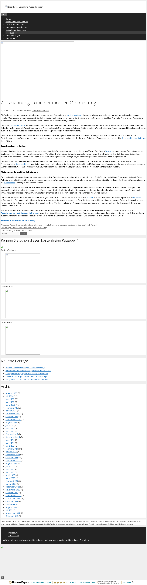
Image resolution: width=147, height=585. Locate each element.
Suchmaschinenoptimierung (134, 138)
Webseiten (136, 197)
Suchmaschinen (22, 164)
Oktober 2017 (12, 516)
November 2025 (13, 413)
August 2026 (11, 393)
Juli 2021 (10, 510)
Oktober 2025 (12, 416)
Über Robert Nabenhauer (17, 21)
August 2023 (11, 463)
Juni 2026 (10, 399)
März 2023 (10, 478)
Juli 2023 (10, 466)
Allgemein (5, 225)
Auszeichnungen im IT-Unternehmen (17, 230)
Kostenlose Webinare (15, 24)
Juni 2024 (10, 440)
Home (8, 19)
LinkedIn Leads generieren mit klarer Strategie (26, 376)
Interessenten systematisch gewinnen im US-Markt (28, 370)
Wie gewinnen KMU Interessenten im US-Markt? (27, 379)
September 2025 (13, 419)
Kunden (90, 197)
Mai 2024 (10, 443)
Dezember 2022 (13, 486)
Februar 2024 (12, 448)
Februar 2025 (12, 434)
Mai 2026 (10, 402)
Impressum (10, 38)
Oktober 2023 (12, 457)
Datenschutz (13, 535)
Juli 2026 (10, 396)
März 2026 (10, 405)
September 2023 (13, 460)
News (12, 33)
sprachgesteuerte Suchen (73, 225)
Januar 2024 (11, 451)
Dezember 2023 (13, 454)
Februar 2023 (12, 481)
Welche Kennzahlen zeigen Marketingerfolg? (25, 367)
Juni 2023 (10, 469)
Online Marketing (75, 115)
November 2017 (13, 513)
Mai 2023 (10, 472)
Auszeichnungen (17, 225)
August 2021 (11, 507)
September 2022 (13, 495)
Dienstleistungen (13, 35)
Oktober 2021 (12, 501)
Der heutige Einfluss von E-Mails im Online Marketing (24, 227)
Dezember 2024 (13, 437)
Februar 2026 (12, 408)
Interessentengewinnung (16, 27)
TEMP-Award (90, 225)
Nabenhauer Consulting (16, 30)
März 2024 (10, 445)
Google (108, 151)
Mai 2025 (10, 431)
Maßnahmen (9, 182)
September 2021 (13, 504)
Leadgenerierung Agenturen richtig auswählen (27, 373)
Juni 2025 (10, 428)
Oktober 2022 (12, 492)
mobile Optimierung (52, 225)
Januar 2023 (11, 484)
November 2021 (13, 498)
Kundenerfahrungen (34, 225)
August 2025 (11, 422)
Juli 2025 (10, 425)
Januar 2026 (11, 410)
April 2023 (10, 475)
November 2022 (13, 489)
